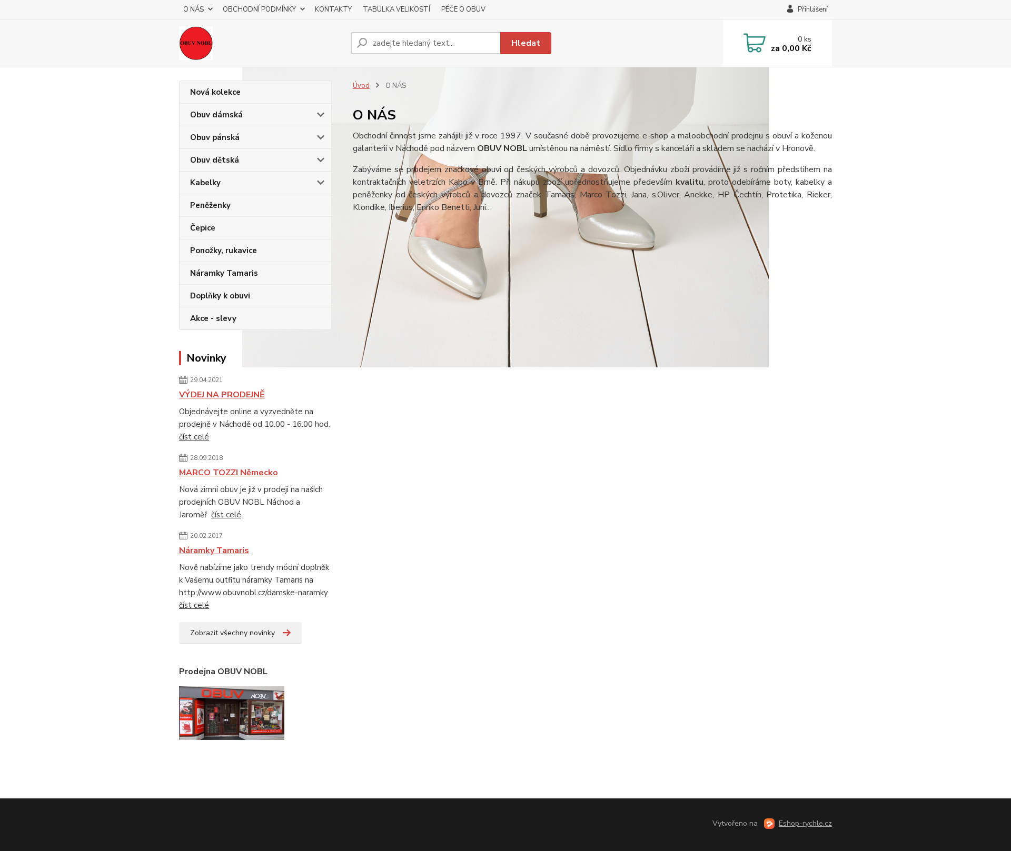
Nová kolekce (215, 92)
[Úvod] (260, 43)
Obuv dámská (216, 114)
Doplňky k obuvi (220, 296)
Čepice (202, 228)
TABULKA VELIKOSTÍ (396, 9)
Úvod (361, 86)
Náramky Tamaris (224, 273)
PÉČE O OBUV (463, 9)
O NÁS (193, 9)
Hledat (525, 43)
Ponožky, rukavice (223, 250)
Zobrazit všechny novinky (232, 633)
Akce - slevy (213, 318)
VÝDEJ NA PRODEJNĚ (222, 395)
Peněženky (210, 205)
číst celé (194, 437)
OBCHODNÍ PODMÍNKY (259, 9)
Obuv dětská (214, 160)
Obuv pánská (215, 137)
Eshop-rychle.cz (805, 823)
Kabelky (205, 182)
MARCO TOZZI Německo (228, 472)
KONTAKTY (333, 9)
